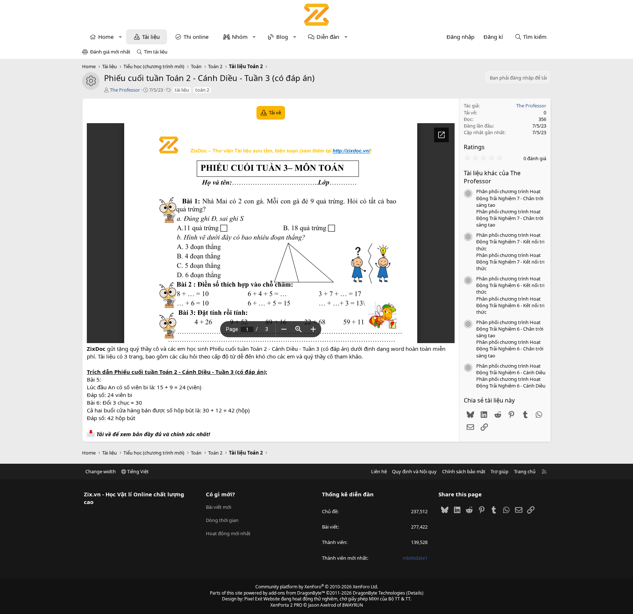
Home (106, 36)
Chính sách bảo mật (463, 471)
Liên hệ (379, 471)
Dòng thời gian (222, 520)
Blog (282, 36)
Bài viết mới (218, 507)
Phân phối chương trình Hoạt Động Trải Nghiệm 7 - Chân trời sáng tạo (509, 198)
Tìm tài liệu (155, 51)
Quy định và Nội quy (414, 471)
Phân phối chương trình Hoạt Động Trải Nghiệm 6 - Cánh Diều (510, 369)
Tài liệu (151, 36)
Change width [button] (100, 471)
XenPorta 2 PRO (286, 605)
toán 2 (202, 90)
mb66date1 (415, 558)
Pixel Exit (253, 599)
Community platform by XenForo (316, 587)
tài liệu (182, 90)
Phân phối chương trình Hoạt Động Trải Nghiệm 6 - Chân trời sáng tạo (509, 329)
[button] (120, 36)
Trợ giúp (499, 471)
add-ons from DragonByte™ (297, 593)
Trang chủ (525, 471)
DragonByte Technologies (379, 593)
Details (415, 593)
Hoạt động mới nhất (228, 533)
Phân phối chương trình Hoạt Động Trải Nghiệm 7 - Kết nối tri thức (510, 241)
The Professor (125, 90)
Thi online (196, 36)
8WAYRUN (352, 605)
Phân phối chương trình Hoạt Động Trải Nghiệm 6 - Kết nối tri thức (510, 285)
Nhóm (240, 36)
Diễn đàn (327, 36)
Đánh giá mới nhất (110, 51)
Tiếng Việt (137, 471)
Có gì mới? (220, 494)
